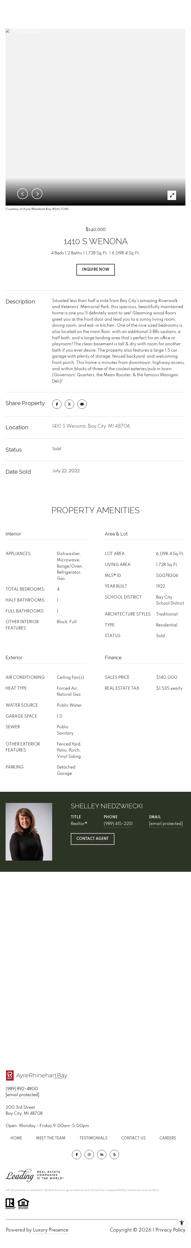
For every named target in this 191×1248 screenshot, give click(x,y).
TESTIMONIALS (93, 1138)
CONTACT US (133, 1138)
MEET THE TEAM (50, 1138)
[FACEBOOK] (76, 1154)
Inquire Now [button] (95, 270)
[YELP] (114, 1154)
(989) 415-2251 (118, 824)
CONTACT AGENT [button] (92, 839)
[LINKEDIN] (101, 1154)
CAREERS (168, 1138)
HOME (16, 1138)
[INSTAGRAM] (89, 1154)
